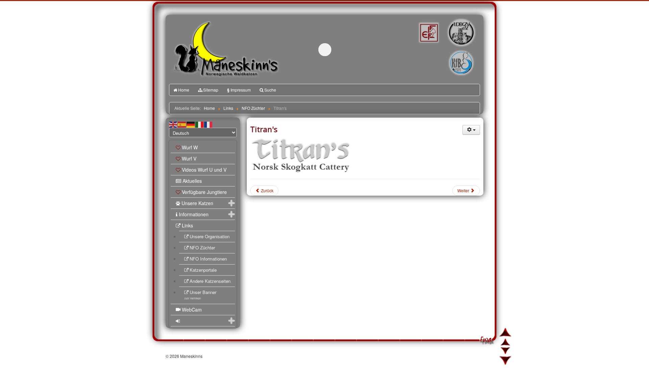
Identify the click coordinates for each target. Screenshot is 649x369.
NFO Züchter (202, 247)
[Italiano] (199, 124)
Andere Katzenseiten (210, 281)
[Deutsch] (191, 124)
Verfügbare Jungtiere (204, 192)
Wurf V (189, 158)
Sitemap (210, 90)
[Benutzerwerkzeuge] (471, 130)
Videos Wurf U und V (204, 169)
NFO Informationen (208, 258)
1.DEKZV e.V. (460, 32)
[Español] (182, 124)
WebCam (192, 309)
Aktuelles (192, 180)
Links (187, 225)
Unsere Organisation (210, 236)
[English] (173, 124)
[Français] (208, 124)
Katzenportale (203, 270)
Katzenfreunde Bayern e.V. (447, 52)
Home (183, 90)
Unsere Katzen (197, 203)
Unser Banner (200, 294)
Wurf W (190, 147)
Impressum (239, 90)
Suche (270, 90)
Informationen (194, 214)
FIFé (428, 32)
